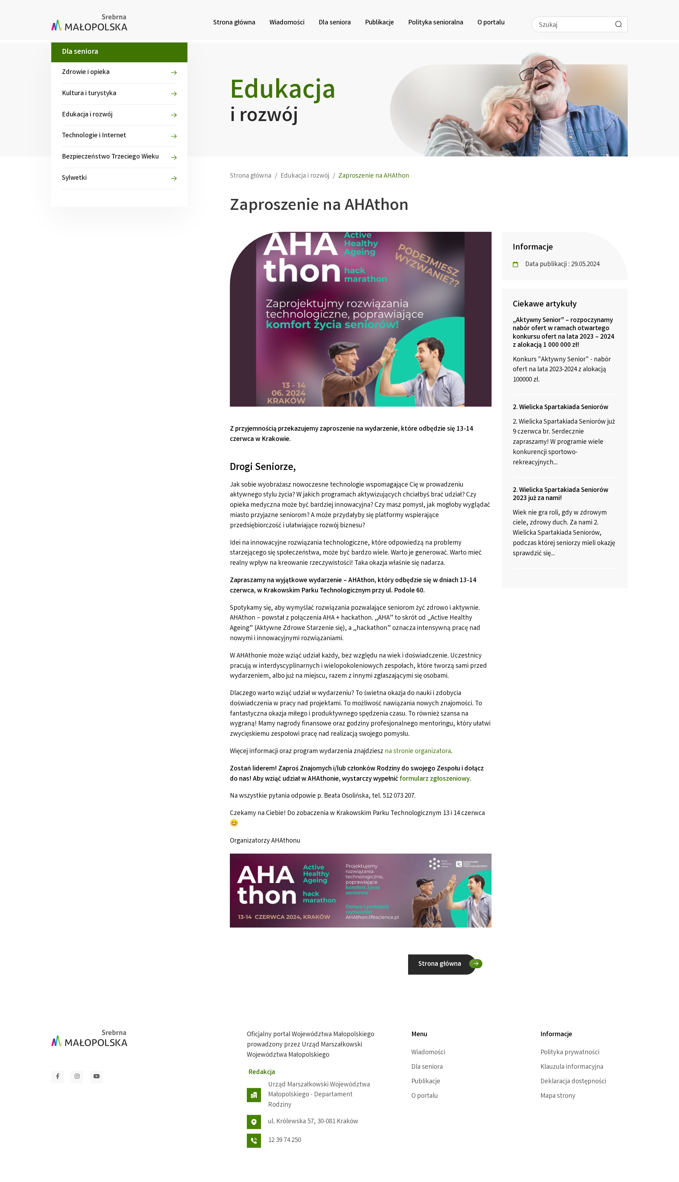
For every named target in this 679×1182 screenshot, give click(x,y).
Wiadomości (286, 23)
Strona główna (234, 23)
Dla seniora (335, 23)
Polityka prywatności (569, 1053)
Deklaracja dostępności (573, 1082)
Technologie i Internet (94, 136)
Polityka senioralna (435, 23)
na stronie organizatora (418, 752)
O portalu (491, 23)
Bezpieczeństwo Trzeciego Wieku (110, 157)
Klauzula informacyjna (571, 1067)
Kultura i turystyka (89, 94)
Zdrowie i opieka (86, 73)
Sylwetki (74, 178)
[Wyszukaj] (618, 24)
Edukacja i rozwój (87, 115)
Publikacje (379, 23)
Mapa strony (557, 1096)
